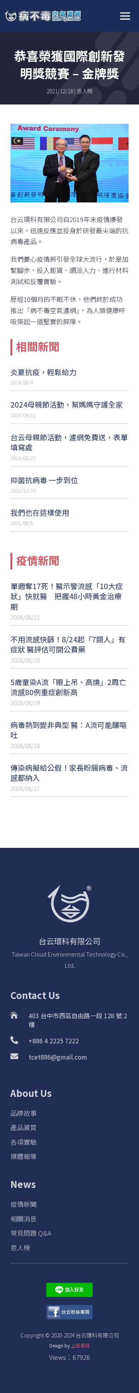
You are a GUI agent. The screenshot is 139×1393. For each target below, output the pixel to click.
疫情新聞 (23, 1204)
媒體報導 (23, 1156)
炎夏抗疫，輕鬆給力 (43, 372)
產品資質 (23, 1127)
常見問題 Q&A (30, 1233)
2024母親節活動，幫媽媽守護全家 (66, 404)
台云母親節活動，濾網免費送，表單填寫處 (69, 442)
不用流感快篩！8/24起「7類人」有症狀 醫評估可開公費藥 (67, 644)
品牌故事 (23, 1113)
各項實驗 (23, 1142)
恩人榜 (84, 91)
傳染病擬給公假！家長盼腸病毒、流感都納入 (69, 772)
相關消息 (23, 1218)
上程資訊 (80, 1345)
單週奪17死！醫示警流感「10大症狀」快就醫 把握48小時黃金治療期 (66, 596)
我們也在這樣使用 (39, 512)
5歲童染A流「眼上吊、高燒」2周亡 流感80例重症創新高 (68, 687)
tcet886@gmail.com (58, 1056)
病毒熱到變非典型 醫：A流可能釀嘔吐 (68, 729)
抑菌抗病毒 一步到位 (44, 480)
